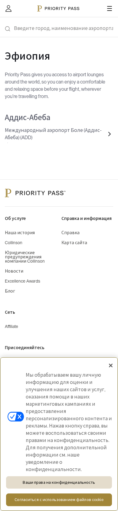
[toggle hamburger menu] (109, 8)
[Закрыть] (110, 365)
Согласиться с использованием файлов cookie (59, 500)
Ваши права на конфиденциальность (59, 482)
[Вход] (8, 8)
